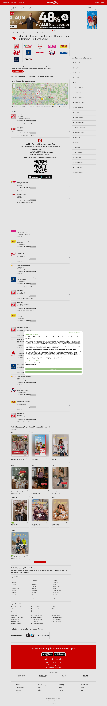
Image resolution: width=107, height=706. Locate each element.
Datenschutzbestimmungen (75, 332)
